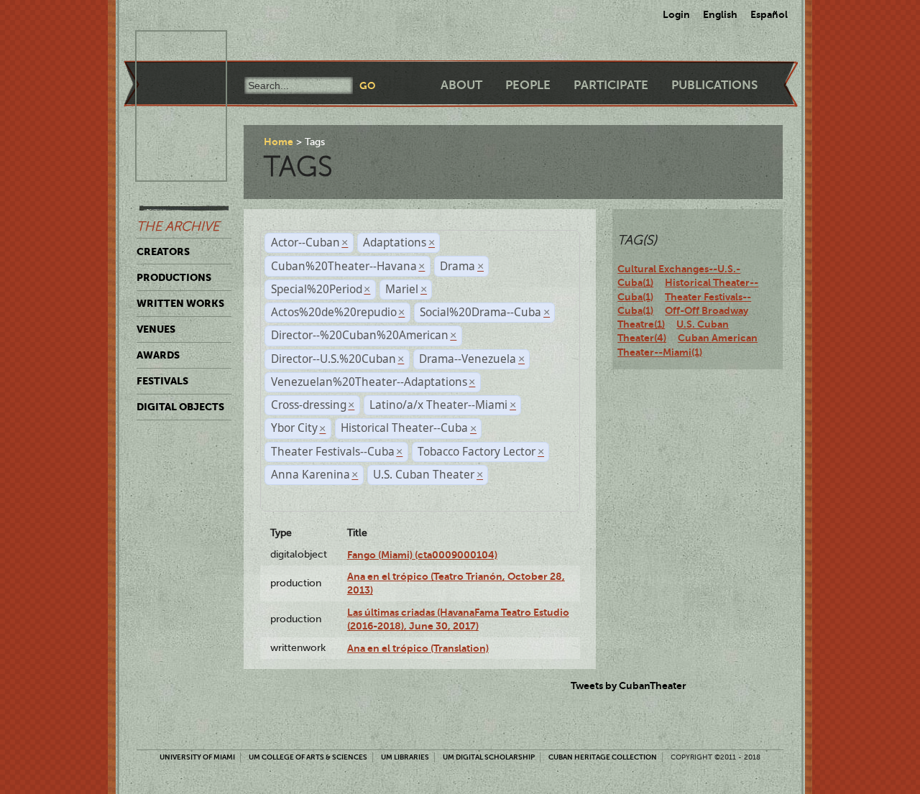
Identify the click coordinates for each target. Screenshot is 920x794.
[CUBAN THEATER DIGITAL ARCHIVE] (168, 47)
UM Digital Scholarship (489, 757)
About (461, 85)
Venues (156, 329)
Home (278, 141)
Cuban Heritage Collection (602, 757)
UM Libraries (405, 757)
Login (676, 14)
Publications (714, 85)
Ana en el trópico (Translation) (418, 648)
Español (769, 14)
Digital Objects (180, 406)
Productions (174, 277)
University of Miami (197, 757)
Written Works (180, 303)
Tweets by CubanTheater (628, 685)
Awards (158, 355)
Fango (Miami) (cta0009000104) (422, 554)
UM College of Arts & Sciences (308, 757)
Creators (163, 251)
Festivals (162, 381)
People (528, 85)
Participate (611, 85)
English (720, 14)
